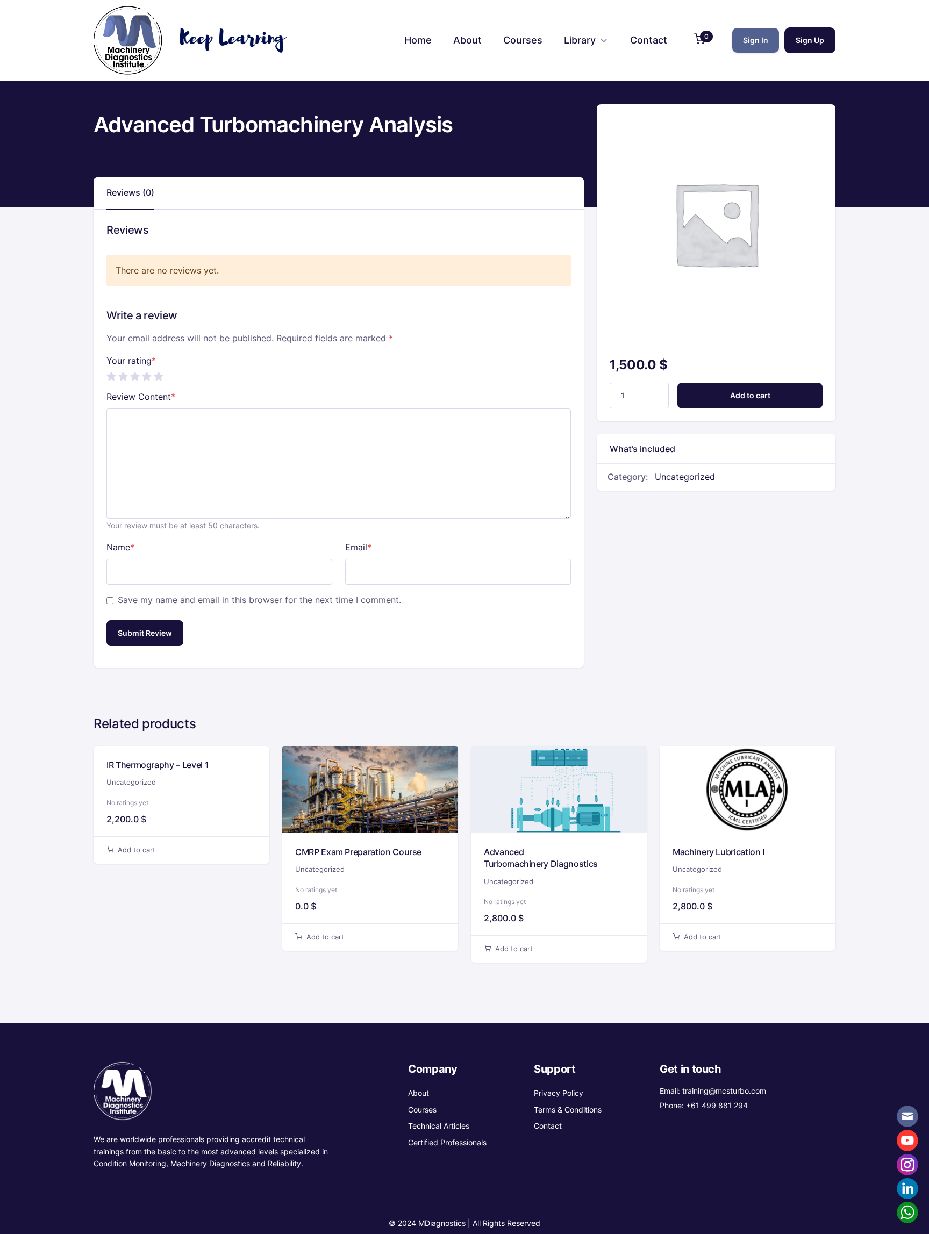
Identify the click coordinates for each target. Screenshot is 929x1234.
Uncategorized (685, 476)
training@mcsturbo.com (724, 1090)
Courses (422, 1109)
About (418, 1092)
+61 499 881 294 (717, 1105)
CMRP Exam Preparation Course (358, 851)
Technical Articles (438, 1125)
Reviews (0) (130, 192)
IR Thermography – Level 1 (157, 764)
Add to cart (750, 395)
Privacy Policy (558, 1092)
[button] (699, 40)
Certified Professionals (447, 1142)
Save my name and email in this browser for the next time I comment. (259, 599)
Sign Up (810, 40)
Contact (548, 1125)
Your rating (131, 360)
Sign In (755, 40)
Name (120, 547)
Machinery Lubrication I (718, 851)
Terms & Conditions (568, 1109)
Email (358, 547)
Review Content (140, 396)
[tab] (130, 193)
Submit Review (145, 632)
